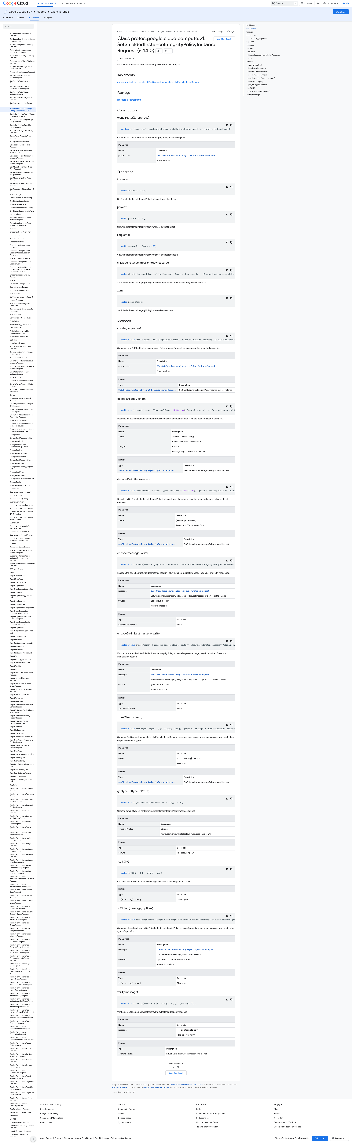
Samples (48, 17)
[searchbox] (18, 26)
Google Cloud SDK (20, 11)
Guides (20, 17)
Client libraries (60, 11)
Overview (8, 17)
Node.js (41, 11)
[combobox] (284, 3)
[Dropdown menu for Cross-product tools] (85, 3)
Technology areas (45, 3)
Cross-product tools (72, 3)
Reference (34, 17)
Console (308, 3)
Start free (340, 12)
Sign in (346, 3)
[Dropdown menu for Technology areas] (56, 3)
